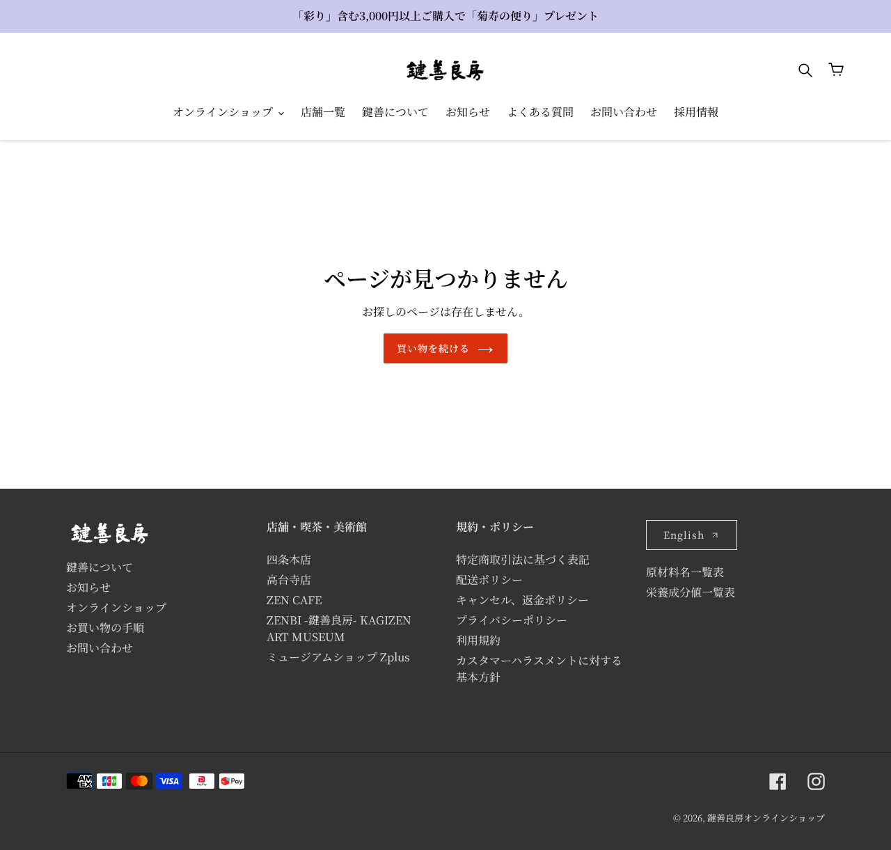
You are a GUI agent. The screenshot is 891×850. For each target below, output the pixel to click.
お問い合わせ (99, 648)
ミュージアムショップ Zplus (338, 657)
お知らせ (88, 587)
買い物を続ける (434, 348)
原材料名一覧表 (685, 572)
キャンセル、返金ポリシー (522, 600)
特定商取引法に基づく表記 (523, 559)
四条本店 (289, 559)
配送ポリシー (489, 580)
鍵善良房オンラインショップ (766, 817)
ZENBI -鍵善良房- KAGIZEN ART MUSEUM (339, 628)
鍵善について (99, 567)
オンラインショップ (116, 607)
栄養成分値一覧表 (690, 592)
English (683, 535)
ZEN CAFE (294, 600)
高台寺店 (289, 580)
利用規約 (478, 640)
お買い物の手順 (105, 628)
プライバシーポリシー (511, 620)
